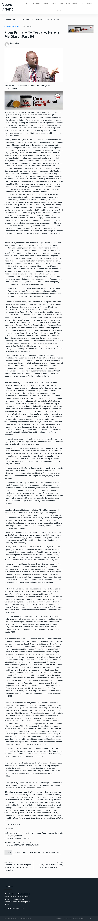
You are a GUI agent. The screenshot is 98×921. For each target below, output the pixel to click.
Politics (53, 3)
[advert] (33, 100)
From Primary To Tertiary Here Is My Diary (45, 852)
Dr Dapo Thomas (20, 852)
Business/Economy (40, 3)
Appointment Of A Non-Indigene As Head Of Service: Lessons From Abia (17, 867)
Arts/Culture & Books (21, 19)
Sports (82, 3)
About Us (59, 918)
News (61, 3)
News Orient (7, 6)
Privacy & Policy (79, 918)
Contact (90, 3)
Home (28, 3)
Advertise (68, 918)
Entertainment (71, 3)
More (59, 11)
